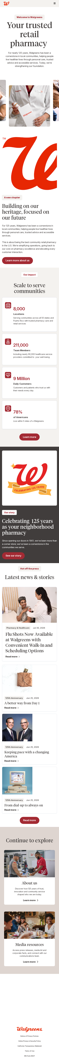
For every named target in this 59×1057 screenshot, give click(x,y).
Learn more (29, 900)
